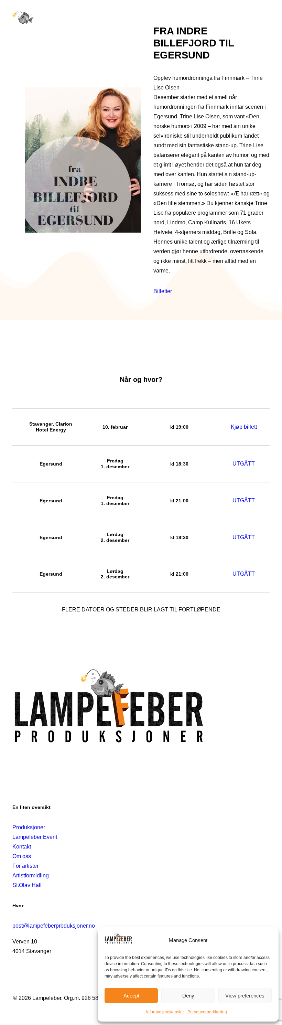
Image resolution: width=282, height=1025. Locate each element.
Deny (188, 996)
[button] (266, 18)
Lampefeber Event (34, 837)
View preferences (244, 996)
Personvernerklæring (207, 1012)
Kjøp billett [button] (244, 427)
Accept (131, 996)
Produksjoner (28, 827)
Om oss (21, 856)
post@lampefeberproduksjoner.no (53, 926)
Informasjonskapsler (165, 1012)
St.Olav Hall (27, 885)
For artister (25, 866)
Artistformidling (30, 875)
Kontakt (21, 847)
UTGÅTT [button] (243, 464)
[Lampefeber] (23, 17)
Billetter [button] (162, 291)
